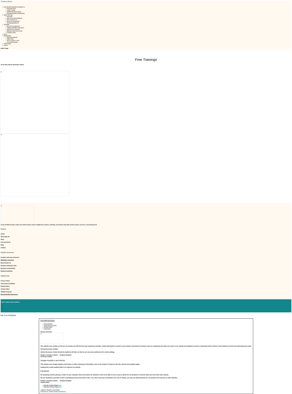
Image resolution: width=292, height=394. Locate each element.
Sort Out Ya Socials (13, 29)
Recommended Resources (9, 294)
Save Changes (56, 390)
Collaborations (12, 42)
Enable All (43, 390)
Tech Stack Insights (13, 26)
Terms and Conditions (8, 283)
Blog (2, 245)
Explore (9, 16)
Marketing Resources (14, 11)
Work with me (5, 236)
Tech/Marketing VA (13, 23)
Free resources (5, 242)
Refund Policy (5, 286)
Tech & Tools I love (13, 40)
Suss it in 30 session (13, 21)
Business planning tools (8, 265)
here (60, 385)
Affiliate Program (6, 291)
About (3, 234)
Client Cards (11, 10)
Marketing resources (7, 260)
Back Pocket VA (12, 19)
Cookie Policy (5, 289)
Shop (2, 239)
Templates (10, 39)
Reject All (49, 390)
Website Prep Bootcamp (14, 31)
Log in (6, 45)
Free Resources (12, 37)
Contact (3, 247)
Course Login (11, 32)
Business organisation (8, 268)
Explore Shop (11, 8)
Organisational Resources (16, 13)
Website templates (7, 271)
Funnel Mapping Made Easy (15, 27)
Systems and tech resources (10, 257)
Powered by (53, 391)
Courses (6, 24)
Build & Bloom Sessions (14, 18)
